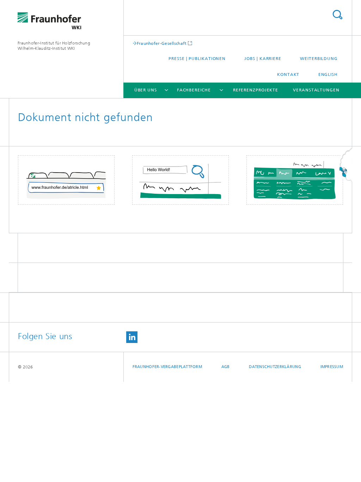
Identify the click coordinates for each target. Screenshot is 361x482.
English (328, 74)
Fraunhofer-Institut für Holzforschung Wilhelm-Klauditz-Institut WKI (54, 46)
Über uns (145, 90)
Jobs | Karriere (262, 58)
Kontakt (288, 74)
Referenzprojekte (255, 90)
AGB (225, 366)
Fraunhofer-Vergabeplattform (167, 366)
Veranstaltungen (316, 90)
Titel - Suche (337, 14)
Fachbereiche (194, 90)
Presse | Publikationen (197, 58)
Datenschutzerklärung (275, 366)
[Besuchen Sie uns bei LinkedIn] (131, 337)
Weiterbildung (319, 58)
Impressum (331, 366)
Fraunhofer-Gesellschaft (162, 43)
